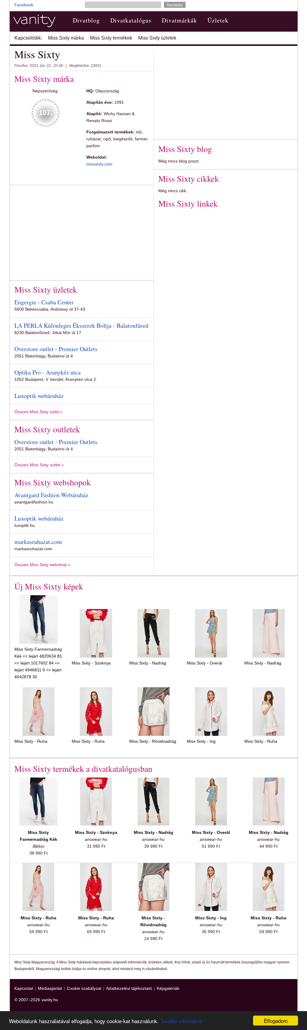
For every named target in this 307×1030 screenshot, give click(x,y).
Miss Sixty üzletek (157, 37)
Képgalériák (168, 988)
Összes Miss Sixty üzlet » (38, 411)
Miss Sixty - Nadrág (147, 663)
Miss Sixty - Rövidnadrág (152, 741)
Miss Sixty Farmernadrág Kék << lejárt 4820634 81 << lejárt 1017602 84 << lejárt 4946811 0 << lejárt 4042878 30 (38, 663)
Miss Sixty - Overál (204, 663)
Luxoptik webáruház (39, 396)
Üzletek (217, 20)
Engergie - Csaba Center (44, 302)
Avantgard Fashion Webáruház (51, 495)
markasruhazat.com (38, 542)
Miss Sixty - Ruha (30, 741)
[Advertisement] (64, 231)
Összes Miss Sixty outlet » (39, 464)
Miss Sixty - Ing (201, 741)
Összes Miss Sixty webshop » (42, 564)
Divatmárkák (179, 20)
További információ (181, 1021)
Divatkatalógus (130, 20)
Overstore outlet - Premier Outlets (55, 349)
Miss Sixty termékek (111, 37)
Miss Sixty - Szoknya (91, 663)
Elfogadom (276, 1020)
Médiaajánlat (50, 988)
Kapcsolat (23, 988)
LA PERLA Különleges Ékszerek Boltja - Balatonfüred (81, 325)
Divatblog (86, 20)
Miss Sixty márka (66, 37)
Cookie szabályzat (84, 988)
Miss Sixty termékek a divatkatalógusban (83, 768)
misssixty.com (99, 164)
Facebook (23, 4)
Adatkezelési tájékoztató (129, 988)
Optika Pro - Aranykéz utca (47, 372)
